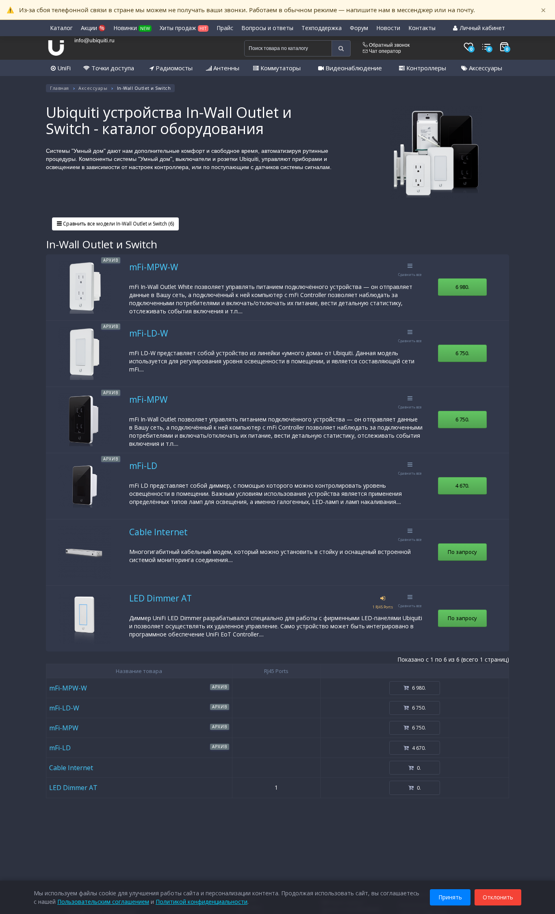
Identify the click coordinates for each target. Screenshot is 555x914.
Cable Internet (158, 532)
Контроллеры (425, 68)
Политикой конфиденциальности (201, 901)
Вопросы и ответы (267, 28)
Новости (388, 28)
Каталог (61, 28)
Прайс (225, 28)
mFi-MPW (148, 399)
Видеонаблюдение (353, 68)
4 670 (462, 485)
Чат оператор (384, 51)
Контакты (422, 28)
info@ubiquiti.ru (94, 40)
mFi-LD (143, 465)
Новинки (131, 28)
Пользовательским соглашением (103, 901)
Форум (359, 28)
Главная (59, 88)
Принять (450, 897)
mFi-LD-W (148, 333)
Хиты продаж (183, 28)
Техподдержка (321, 28)
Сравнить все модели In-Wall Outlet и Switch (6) (118, 223)
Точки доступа (112, 68)
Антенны (225, 68)
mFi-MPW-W (153, 267)
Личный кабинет (481, 28)
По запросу (462, 552)
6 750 (462, 353)
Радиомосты (173, 68)
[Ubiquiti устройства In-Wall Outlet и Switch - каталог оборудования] (436, 152)
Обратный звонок (389, 45)
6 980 (462, 287)
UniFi (63, 68)
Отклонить (498, 897)
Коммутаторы (280, 68)
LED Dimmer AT (160, 598)
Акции (92, 28)
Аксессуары (484, 68)
